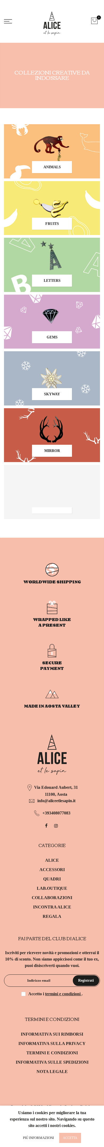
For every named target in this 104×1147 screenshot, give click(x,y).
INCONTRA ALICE (52, 907)
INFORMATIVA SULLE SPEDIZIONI (52, 1062)
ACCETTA (70, 1138)
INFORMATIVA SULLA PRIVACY (52, 1043)
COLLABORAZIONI (52, 897)
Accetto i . (55, 994)
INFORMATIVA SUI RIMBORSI (52, 1034)
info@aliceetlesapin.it (56, 800)
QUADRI (52, 879)
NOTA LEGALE (52, 1071)
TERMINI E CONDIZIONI (52, 1053)
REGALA (52, 916)
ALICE (52, 860)
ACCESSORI (52, 869)
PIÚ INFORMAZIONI (38, 1138)
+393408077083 (56, 813)
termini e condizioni (63, 994)
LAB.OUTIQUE (52, 888)
